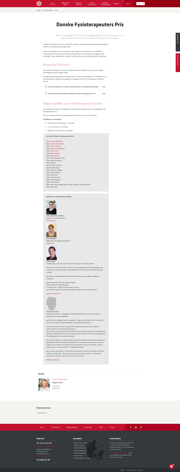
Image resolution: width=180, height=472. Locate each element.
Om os (42, 427)
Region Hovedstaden (80, 443)
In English (140, 470)
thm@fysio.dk (50, 220)
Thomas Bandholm (56, 141)
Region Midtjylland (80, 448)
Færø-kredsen (78, 455)
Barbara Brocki (55, 153)
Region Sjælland (79, 445)
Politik (101, 427)
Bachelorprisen (42, 413)
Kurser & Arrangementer (91, 3)
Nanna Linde (54, 151)
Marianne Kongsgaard (57, 148)
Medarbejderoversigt (43, 456)
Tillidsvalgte (88, 427)
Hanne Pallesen (55, 146)
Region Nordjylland (80, 453)
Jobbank (116, 3)
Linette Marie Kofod (57, 144)
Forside (39, 10)
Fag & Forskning (52, 3)
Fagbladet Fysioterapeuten (105, 3)
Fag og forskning (47, 10)
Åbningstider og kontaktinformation (47, 446)
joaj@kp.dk (55, 360)
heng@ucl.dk (56, 293)
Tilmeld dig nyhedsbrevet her (119, 453)
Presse (112, 427)
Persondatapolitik (131, 470)
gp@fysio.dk (56, 388)
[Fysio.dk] (39, 3)
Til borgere (121, 470)
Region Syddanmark (80, 450)
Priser (56, 10)
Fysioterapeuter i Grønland (82, 458)
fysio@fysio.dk (43, 459)
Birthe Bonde (54, 156)
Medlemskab (55, 427)
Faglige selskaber (72, 427)
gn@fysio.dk (50, 243)
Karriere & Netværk (79, 3)
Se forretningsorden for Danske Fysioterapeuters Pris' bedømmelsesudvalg (73, 87)
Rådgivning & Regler (66, 3)
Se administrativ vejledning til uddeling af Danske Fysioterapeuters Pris (71, 93)
